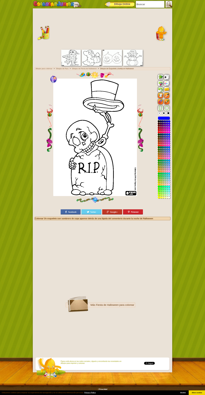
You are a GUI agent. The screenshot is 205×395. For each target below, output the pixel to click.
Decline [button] (183, 392)
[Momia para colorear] (71, 65)
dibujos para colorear (44, 69)
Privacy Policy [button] (90, 393)
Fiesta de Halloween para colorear (115, 305)
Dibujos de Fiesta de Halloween (84, 69)
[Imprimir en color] (166, 83)
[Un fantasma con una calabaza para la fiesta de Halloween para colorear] (91, 65)
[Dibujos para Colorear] (57, 4)
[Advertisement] (102, 28)
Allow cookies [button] (197, 392)
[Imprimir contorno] (166, 77)
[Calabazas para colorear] (112, 65)
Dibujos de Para (62, 69)
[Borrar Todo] (160, 83)
